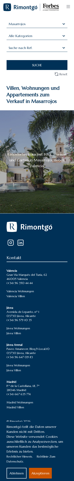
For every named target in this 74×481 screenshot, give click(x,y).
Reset (63, 74)
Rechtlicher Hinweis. (20, 456)
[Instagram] (11, 243)
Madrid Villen (15, 407)
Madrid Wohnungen (20, 402)
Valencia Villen (16, 296)
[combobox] (9, 23)
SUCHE (37, 65)
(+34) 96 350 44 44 (20, 283)
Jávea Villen (14, 333)
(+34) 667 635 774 (19, 394)
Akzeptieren (40, 473)
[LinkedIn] (20, 243)
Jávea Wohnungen (18, 328)
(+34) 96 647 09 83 (20, 357)
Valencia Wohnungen (20, 291)
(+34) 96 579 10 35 (19, 320)
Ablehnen (16, 473)
